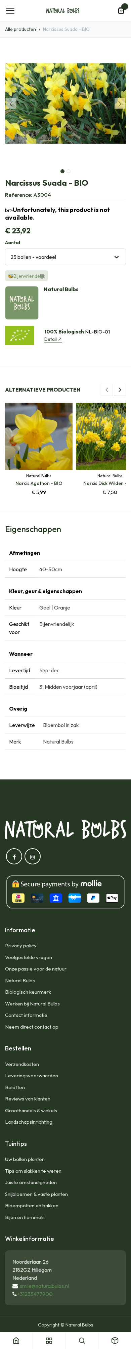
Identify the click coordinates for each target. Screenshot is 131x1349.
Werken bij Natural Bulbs (32, 1003)
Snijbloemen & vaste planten (36, 1194)
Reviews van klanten (27, 1098)
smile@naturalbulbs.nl (44, 1286)
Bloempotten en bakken (31, 1205)
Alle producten (20, 29)
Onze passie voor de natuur (36, 968)
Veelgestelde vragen (28, 957)
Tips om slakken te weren (33, 1171)
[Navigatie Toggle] (10, 11)
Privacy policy (21, 945)
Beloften (15, 1087)
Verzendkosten (22, 1064)
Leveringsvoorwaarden (31, 1075)
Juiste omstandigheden (31, 1182)
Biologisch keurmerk (28, 992)
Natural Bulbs (20, 980)
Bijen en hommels (25, 1217)
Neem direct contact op (31, 1027)
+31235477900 (35, 1294)
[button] (11, 103)
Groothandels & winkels (31, 1110)
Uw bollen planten (25, 1159)
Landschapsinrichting (28, 1122)
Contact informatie (26, 1015)
